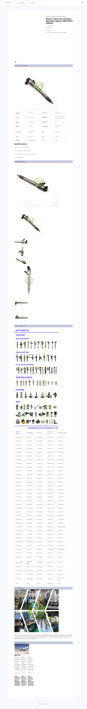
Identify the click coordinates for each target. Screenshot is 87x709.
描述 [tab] (15, 62)
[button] (8, 2)
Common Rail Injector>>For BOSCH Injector (56, 16)
